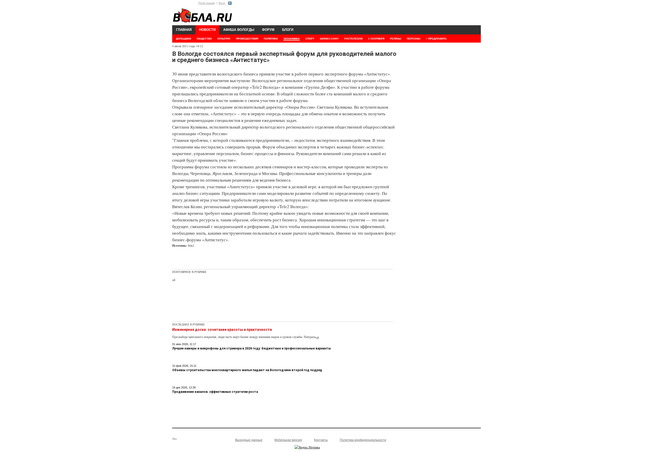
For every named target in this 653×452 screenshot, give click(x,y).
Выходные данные (248, 440)
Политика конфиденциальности (363, 440)
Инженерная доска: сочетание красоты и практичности (222, 330)
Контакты (321, 440)
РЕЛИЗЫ (395, 38)
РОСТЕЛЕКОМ (353, 38)
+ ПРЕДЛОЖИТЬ (436, 38)
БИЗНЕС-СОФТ (329, 38)
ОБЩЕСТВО (204, 38)
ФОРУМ (268, 30)
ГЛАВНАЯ (184, 30)
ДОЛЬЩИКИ (183, 38)
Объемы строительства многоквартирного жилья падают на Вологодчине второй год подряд (247, 370)
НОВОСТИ (207, 30)
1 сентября (376, 38)
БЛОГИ (287, 30)
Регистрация (206, 3)
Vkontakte (230, 3)
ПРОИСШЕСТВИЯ (247, 38)
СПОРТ (309, 38)
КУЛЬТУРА (224, 38)
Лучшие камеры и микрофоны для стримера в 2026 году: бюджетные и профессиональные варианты (251, 348)
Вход (222, 3)
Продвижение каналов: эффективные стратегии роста (215, 392)
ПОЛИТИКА (271, 38)
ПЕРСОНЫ (413, 38)
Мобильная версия (288, 440)
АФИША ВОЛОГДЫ (238, 30)
